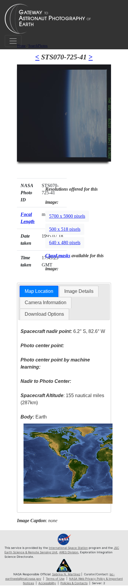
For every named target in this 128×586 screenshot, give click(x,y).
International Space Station (68, 547)
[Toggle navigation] (13, 41)
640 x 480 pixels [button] (64, 242)
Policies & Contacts (74, 583)
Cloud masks (57, 255)
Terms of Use (55, 578)
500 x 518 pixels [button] (64, 229)
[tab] (39, 291)
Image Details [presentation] (78, 291)
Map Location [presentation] (39, 291)
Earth (34, 416)
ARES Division (68, 552)
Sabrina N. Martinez (66, 574)
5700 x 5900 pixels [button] (67, 216)
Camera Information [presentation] (45, 302)
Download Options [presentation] (44, 314)
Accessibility (47, 583)
